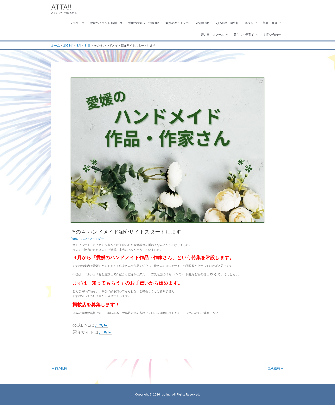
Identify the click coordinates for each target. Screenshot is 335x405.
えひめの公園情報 (227, 23)
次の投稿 (275, 368)
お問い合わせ (272, 34)
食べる (248, 23)
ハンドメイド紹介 (92, 238)
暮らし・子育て (244, 34)
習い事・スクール (212, 34)
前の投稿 (59, 368)
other (75, 238)
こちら (101, 325)
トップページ (75, 23)
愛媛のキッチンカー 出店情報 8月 (188, 23)
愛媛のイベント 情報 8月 (106, 23)
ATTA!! (61, 7)
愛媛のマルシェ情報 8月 (144, 23)
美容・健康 (270, 23)
